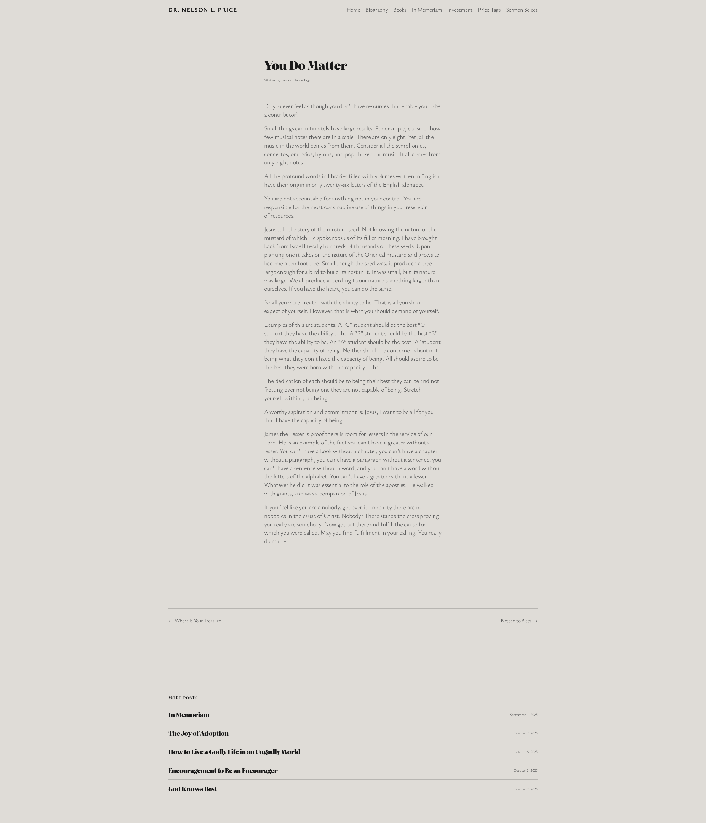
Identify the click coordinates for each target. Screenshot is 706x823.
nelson (286, 79)
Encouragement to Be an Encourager (222, 770)
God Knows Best (192, 788)
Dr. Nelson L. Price (202, 10)
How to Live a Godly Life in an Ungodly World (234, 751)
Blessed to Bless (516, 620)
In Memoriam (188, 714)
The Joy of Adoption (198, 733)
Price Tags (302, 79)
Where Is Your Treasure (198, 620)
